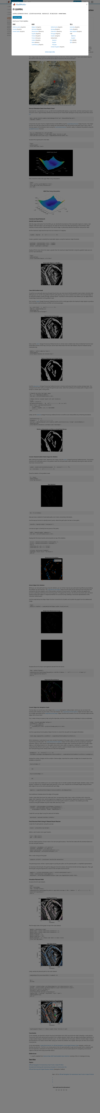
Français (54, 44)
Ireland (34, 40)
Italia (33, 42)
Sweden (53, 36)
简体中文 (73, 36)
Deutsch (54, 40)
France (33, 38)
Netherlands (54, 27)
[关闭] (87, 4)
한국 (71, 42)
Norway (53, 29)
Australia (72, 27)
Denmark (34, 29)
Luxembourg (35, 44)
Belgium (34, 27)
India (71, 29)
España (34, 33)
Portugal (53, 33)
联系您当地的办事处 (50, 52)
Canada (15, 29)
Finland (34, 36)
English (54, 42)
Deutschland (35, 31)
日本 (71, 40)
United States (16, 31)
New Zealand (73, 31)
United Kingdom (55, 47)
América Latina (16, 27)
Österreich (53, 31)
